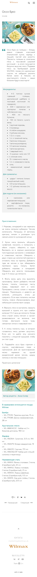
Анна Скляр (23, 396)
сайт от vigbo (18, 572)
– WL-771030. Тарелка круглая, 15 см (18, 415)
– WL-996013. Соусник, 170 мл (15, 449)
